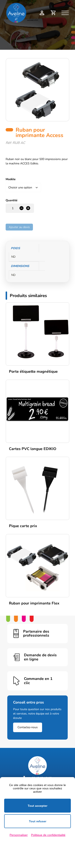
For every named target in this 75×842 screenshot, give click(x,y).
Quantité (12, 200)
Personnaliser (19, 835)
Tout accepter (37, 805)
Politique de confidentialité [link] (48, 835)
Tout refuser (37, 821)
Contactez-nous (28, 727)
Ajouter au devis (19, 227)
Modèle (11, 179)
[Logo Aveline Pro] (37, 765)
